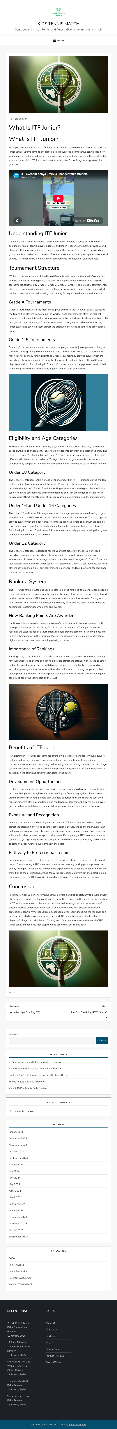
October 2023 (16, 1230)
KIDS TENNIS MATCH (58, 24)
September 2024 (18, 1158)
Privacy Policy (53, 1349)
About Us (51, 1323)
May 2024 (14, 1184)
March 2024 (15, 1197)
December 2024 (18, 1138)
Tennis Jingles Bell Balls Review (26, 1081)
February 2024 (17, 1204)
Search (14, 1034)
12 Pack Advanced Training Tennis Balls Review (35, 1068)
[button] (58, 40)
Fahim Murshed (77, 1424)
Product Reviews (55, 1355)
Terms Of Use (53, 1362)
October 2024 (16, 1151)
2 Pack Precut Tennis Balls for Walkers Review (35, 1062)
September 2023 (18, 1236)
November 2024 (18, 1145)
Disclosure (51, 1336)
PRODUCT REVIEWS (20, 1284)
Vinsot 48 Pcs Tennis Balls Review (28, 1088)
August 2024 (16, 1164)
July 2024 (14, 1171)
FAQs (12, 992)
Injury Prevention (18, 1271)
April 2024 (15, 1191)
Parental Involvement (20, 1278)
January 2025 (16, 1132)
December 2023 (18, 1217)
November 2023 (18, 1223)
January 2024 (16, 1210)
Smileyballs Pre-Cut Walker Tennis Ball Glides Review (39, 1075)
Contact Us (52, 1329)
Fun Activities (16, 1265)
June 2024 (14, 1177)
